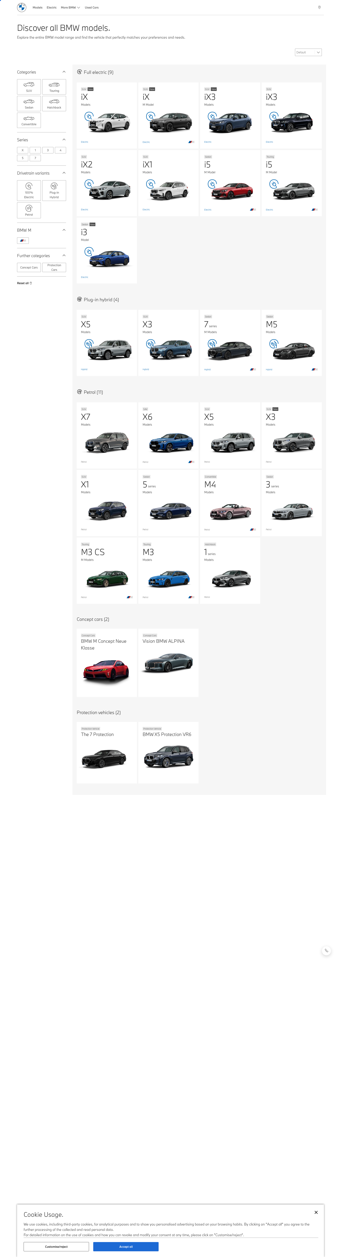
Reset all (23, 283)
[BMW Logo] (21, 7)
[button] (63, 72)
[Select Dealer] (320, 7)
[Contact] (326, 950)
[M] (23, 240)
